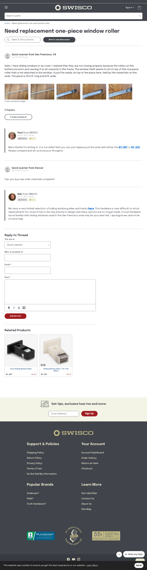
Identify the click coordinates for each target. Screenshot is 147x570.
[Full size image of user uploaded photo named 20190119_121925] (42, 92)
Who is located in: (14, 252)
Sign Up (89, 413)
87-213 (135, 147)
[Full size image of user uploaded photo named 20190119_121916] (16, 92)
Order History (89, 458)
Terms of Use (34, 468)
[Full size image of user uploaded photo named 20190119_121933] (94, 92)
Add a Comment (19, 117)
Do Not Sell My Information (42, 474)
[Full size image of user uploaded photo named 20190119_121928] (68, 92)
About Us (86, 504)
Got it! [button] (139, 565)
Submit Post (15, 316)
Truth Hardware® (36, 504)
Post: (7, 277)
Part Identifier (89, 493)
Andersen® (33, 493)
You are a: (10, 239)
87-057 (123, 147)
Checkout (86, 468)
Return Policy (34, 458)
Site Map (86, 509)
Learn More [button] (92, 565)
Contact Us (87, 498)
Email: (8, 265)
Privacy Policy (34, 463)
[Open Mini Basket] (140, 7)
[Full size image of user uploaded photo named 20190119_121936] (120, 92)
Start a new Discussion (59, 40)
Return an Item (89, 463)
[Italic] (13, 308)
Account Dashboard (92, 453)
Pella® (30, 498)
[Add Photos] (24, 308)
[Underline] (19, 308)
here (91, 208)
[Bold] (8, 308)
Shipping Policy (35, 453)
